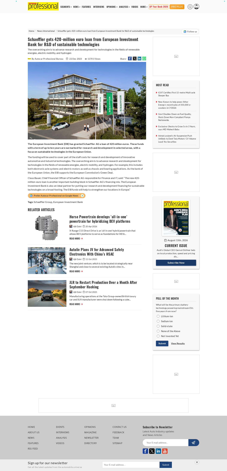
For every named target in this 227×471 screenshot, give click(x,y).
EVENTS (60, 426)
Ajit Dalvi (77, 226)
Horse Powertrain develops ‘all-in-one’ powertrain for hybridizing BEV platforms (99, 219)
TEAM (116, 437)
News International (46, 31)
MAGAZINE (90, 432)
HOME (31, 426)
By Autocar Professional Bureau (48, 58)
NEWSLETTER (91, 437)
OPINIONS (111, 6)
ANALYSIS (123, 6)
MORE (143, 6)
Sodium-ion (167, 321)
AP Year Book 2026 (158, 6)
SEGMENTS (65, 6)
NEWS (75, 6)
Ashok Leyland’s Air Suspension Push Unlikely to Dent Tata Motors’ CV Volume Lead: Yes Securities (177, 139)
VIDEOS (134, 6)
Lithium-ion (167, 316)
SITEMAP (117, 443)
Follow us (192, 31)
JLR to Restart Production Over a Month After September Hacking (103, 284)
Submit (162, 343)
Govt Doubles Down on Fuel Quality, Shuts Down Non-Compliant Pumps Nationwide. (174, 117)
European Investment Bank (68, 201)
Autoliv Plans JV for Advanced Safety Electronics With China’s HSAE (96, 251)
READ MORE (76, 238)
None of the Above (170, 331)
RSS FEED (33, 448)
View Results (178, 343)
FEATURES (86, 6)
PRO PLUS (177, 6)
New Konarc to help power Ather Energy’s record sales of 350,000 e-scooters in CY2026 (174, 105)
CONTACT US (119, 426)
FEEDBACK (118, 432)
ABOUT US (34, 432)
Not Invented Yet (170, 336)
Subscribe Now (176, 262)
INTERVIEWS (98, 6)
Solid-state (166, 326)
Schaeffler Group (43, 201)
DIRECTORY (90, 443)
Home (31, 31)
